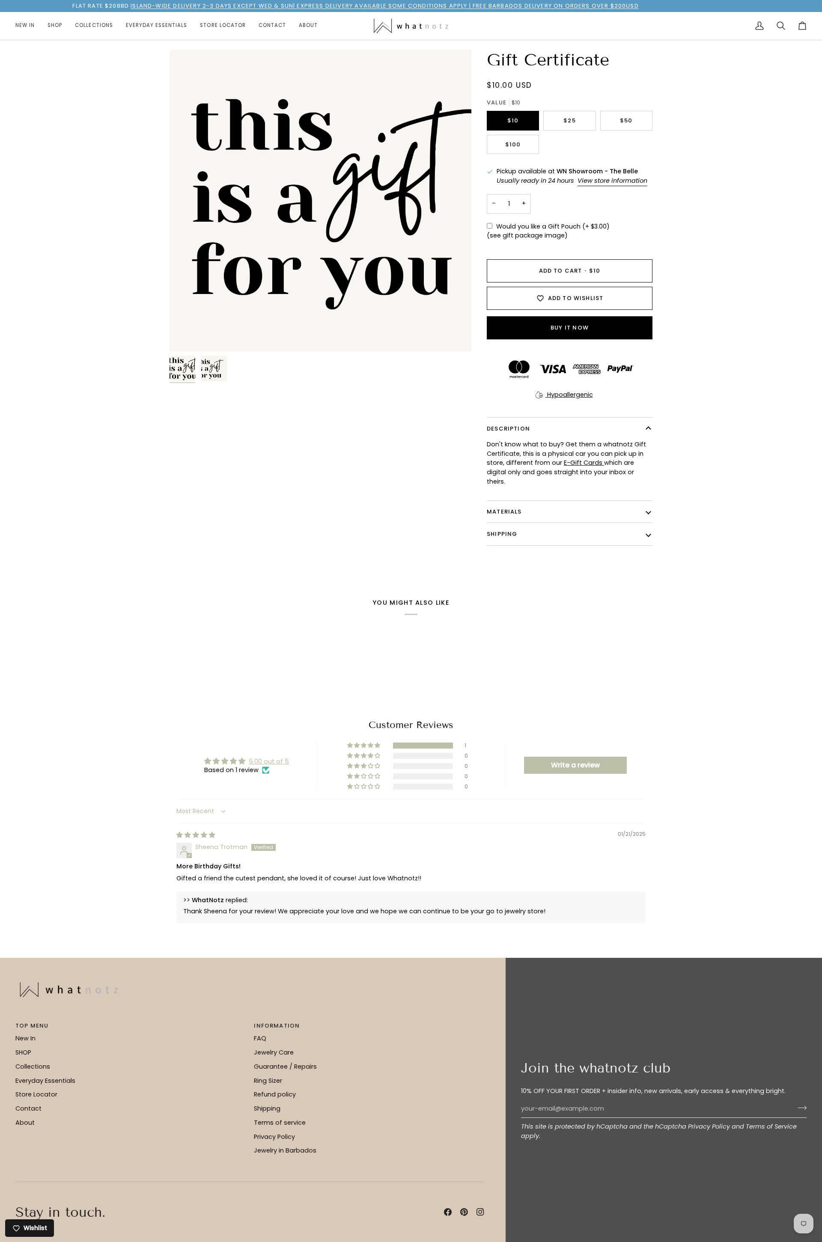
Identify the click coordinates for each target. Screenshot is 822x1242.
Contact (28, 1108)
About (25, 1122)
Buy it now (570, 328)
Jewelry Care (274, 1052)
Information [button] (277, 1026)
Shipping (267, 1108)
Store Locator (36, 1094)
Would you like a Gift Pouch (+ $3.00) (553, 226)
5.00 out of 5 (269, 761)
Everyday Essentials (45, 1080)
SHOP (23, 1052)
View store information (612, 180)
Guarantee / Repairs (285, 1066)
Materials (504, 512)
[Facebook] (448, 1212)
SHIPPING (502, 534)
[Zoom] (320, 200)
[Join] (799, 1107)
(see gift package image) (527, 235)
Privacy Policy (709, 1126)
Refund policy (275, 1094)
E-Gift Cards (584, 462)
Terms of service (280, 1122)
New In (25, 1038)
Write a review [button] (575, 765)
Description (508, 429)
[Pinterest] (464, 1212)
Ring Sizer (268, 1080)
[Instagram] (480, 1212)
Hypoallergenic (569, 394)
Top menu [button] (31, 1026)
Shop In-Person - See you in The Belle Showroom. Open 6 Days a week (406, 6)
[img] (195, 835)
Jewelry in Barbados (285, 1150)
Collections (32, 1066)
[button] (54, 26)
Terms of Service (771, 1126)
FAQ (260, 1038)
